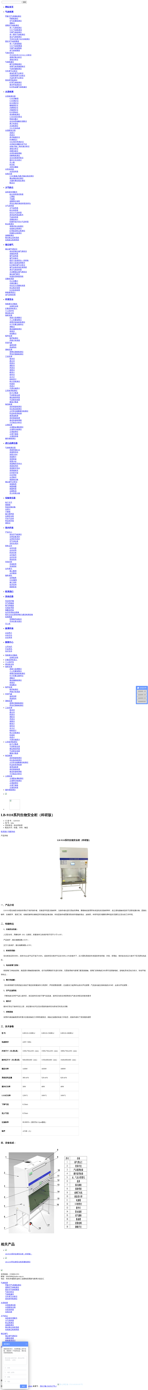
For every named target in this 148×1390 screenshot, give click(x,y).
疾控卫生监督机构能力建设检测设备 (19, 614)
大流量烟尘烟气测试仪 (18, 272)
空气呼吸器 (9, 603)
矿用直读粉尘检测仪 (17, 231)
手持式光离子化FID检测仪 (20, 39)
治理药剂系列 (15, 539)
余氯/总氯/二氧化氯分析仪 (19, 146)
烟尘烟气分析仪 (11, 482)
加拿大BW (14, 454)
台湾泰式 (13, 477)
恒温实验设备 (10, 507)
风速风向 (13, 347)
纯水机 (12, 165)
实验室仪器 (10, 498)
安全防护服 (9, 601)
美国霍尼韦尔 (15, 468)
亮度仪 (12, 368)
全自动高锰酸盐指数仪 (18, 121)
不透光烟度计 (15, 388)
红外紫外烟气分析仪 (17, 265)
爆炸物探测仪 (10, 438)
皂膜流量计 (14, 283)
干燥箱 (7, 512)
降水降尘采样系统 (12, 238)
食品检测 (8, 404)
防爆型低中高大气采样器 (19, 222)
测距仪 (12, 365)
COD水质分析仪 (16, 117)
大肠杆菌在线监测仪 (17, 181)
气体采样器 (14, 217)
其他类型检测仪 (11, 80)
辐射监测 (8, 315)
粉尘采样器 (14, 210)
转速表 (12, 384)
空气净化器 (14, 541)
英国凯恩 (13, 484)
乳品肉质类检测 (16, 413)
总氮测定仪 (14, 110)
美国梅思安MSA (16, 463)
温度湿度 (13, 345)
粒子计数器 (14, 393)
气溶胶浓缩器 (15, 400)
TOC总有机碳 (15, 128)
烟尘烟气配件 (15, 274)
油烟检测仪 (9, 235)
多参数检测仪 (15, 114)
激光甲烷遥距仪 (16, 85)
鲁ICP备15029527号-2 (48, 1386)
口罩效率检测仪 (11, 390)
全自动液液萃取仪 (16, 158)
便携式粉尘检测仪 (16, 226)
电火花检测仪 (15, 381)
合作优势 (13, 550)
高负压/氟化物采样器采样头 (20, 203)
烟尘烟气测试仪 (11, 249)
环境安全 (9, 299)
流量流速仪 (14, 151)
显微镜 (7, 505)
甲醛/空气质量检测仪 (13, 16)
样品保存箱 (9, 521)
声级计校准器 (15, 340)
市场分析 (8, 562)
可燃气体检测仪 (16, 32)
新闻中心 (9, 642)
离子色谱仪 (14, 123)
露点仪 (12, 361)
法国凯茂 (13, 491)
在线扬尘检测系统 (12, 240)
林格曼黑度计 (10, 292)
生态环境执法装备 (12, 612)
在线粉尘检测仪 (16, 228)
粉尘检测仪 (9, 224)
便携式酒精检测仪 (16, 352)
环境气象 (8, 343)
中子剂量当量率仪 (16, 324)
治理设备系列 (15, 537)
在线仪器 (8, 174)
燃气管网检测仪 (16, 64)
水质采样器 (9, 169)
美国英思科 (14, 466)
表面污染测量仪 (16, 317)
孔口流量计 (14, 281)
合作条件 (13, 555)
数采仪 (12, 183)
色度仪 (12, 135)
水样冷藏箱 (14, 167)
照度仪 (12, 363)
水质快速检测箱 (16, 153)
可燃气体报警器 (16, 48)
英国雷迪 (13, 459)
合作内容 (13, 548)
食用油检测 (14, 416)
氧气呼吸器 (9, 605)
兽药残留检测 (15, 418)
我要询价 (11, 832)
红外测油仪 (14, 112)
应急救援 (8, 617)
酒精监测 (8, 349)
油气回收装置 (10, 295)
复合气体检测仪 (16, 37)
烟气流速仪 (14, 258)
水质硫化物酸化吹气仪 (18, 144)
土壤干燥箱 (14, 434)
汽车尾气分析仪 (11, 71)
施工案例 (13, 571)
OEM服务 (13, 580)
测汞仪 (7, 523)
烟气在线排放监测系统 (18, 267)
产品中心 (8, 532)
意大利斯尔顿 (15, 493)
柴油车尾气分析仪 (16, 73)
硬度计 (12, 372)
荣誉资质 (13, 559)
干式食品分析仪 (16, 422)
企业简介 (8, 633)
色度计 (12, 386)
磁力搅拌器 (9, 514)
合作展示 (8, 569)
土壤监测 (8, 425)
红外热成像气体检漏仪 (18, 87)
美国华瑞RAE (15, 450)
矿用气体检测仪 (16, 82)
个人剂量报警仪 (16, 320)
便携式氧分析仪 (16, 57)
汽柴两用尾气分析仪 (17, 75)
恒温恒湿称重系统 (16, 276)
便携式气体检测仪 (12, 25)
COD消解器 (14, 98)
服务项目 (8, 575)
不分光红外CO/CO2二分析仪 (20, 55)
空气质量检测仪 (16, 21)
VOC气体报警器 (16, 46)
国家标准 (13, 587)
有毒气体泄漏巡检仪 (17, 66)
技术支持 (8, 651)
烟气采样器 (14, 256)
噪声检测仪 (14, 338)
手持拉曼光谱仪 (16, 621)
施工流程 (13, 582)
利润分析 (13, 553)
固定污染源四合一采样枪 (19, 260)
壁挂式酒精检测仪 (16, 354)
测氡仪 (12, 23)
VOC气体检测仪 (16, 30)
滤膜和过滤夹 (15, 201)
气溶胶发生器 (15, 395)
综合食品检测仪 (16, 409)
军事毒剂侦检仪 (16, 619)
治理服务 (13, 578)
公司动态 (8, 647)
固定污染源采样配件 (17, 263)
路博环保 (9, 628)
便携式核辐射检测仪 (17, 322)
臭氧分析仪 (14, 60)
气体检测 (9, 12)
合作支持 (13, 557)
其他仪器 (9, 596)
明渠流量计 (14, 119)
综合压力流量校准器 (17, 285)
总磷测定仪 (14, 108)
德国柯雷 (13, 489)
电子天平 (8, 502)
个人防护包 (9, 311)
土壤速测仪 (14, 432)
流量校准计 (14, 219)
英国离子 (13, 457)
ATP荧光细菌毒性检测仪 (19, 411)
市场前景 (13, 564)
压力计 (12, 377)
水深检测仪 (14, 126)
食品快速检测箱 (16, 420)
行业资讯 (8, 649)
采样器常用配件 (11, 192)
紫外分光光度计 (16, 160)
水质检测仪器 (10, 96)
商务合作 (8, 546)
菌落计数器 (14, 402)
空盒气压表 (9, 518)
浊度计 (12, 133)
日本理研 (13, 475)
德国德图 (13, 486)
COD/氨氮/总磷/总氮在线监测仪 (22, 176)
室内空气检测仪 (16, 534)
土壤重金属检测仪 (16, 427)
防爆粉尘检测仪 (16, 233)
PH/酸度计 (13, 139)
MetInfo (29, 1386)
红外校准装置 (15, 290)
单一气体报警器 (16, 44)
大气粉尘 (9, 187)
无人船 (12, 162)
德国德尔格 (14, 479)
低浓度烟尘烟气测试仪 (18, 251)
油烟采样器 (14, 254)
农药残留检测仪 (16, 406)
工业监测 (8, 356)
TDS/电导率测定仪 (17, 142)
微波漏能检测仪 (16, 329)
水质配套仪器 (10, 130)
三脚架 (12, 196)
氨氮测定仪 (14, 105)
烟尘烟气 (9, 244)
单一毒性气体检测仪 (17, 34)
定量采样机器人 (11, 308)
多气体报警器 (15, 50)
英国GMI (13, 461)
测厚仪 (12, 370)
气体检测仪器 (10, 448)
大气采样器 (9, 206)
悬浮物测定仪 (15, 137)
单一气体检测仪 (16, 28)
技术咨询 (13, 585)
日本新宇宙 (14, 473)
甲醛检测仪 (14, 18)
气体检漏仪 (9, 62)
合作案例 (13, 573)
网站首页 (9, 7)
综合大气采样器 (16, 212)
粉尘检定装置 (15, 288)
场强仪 (12, 331)
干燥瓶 (12, 199)
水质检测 (9, 91)
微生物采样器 (15, 397)
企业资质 (8, 637)
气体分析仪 (9, 53)
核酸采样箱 (9, 610)
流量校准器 (9, 279)
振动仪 (12, 359)
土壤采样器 (14, 436)
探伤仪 (12, 375)
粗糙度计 (13, 379)
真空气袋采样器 (16, 269)
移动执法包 (9, 313)
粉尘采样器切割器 (16, 194)
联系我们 (9, 591)
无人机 (7, 624)
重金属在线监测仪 (16, 178)
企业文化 (8, 635)
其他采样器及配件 (16, 215)
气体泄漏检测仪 (16, 69)
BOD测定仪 (14, 103)
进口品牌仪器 (11, 443)
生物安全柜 (14, 306)
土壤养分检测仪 (16, 429)
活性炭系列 (14, 543)
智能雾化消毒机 (11, 304)
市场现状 (13, 566)
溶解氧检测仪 (15, 155)
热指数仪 (13, 333)
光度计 (7, 509)
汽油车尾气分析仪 (16, 78)
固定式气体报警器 (12, 41)
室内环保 (9, 528)
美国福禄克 (14, 470)
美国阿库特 (14, 452)
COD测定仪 (14, 101)
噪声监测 (8, 336)
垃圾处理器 (9, 608)
